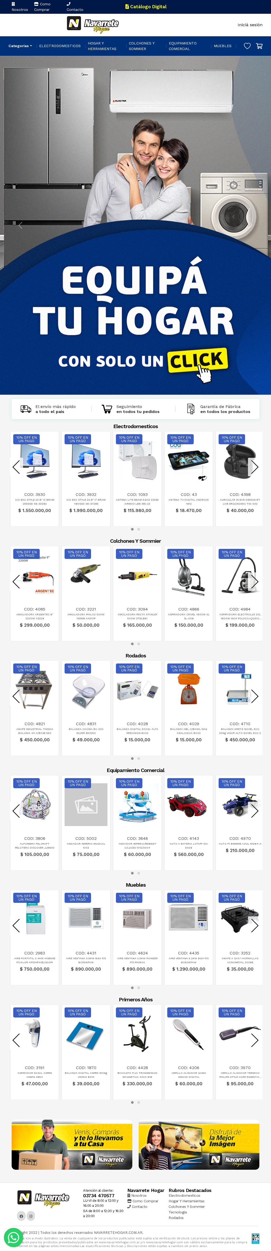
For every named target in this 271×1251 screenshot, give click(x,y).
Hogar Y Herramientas (186, 1201)
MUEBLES (223, 46)
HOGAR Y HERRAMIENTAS (102, 46)
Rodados (176, 1218)
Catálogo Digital (147, 6)
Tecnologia (178, 1212)
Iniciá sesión (250, 24)
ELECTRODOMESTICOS (60, 46)
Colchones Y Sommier (187, 1206)
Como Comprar (42, 7)
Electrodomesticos (184, 1195)
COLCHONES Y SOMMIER (141, 46)
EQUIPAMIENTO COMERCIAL (183, 46)
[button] (132, 529)
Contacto (75, 9)
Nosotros (20, 9)
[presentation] (16, 467)
